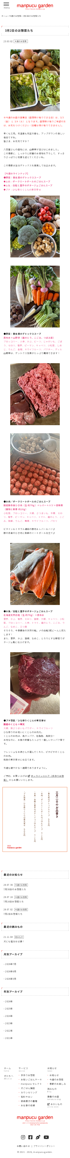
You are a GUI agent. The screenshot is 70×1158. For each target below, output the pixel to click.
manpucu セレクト (31, 1083)
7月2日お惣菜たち (13, 913)
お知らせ (52, 1068)
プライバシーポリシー (44, 1146)
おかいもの (56, 1104)
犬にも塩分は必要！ (14, 941)
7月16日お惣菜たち (14, 901)
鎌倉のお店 (53, 1096)
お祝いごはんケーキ (31, 1079)
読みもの (52, 1088)
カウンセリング (29, 1092)
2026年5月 (10, 978)
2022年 (9, 1030)
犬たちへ (8, 1075)
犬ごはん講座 (28, 1088)
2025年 (9, 1008)
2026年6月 (10, 971)
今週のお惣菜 (57, 1079)
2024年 (9, 1015)
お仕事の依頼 (28, 1105)
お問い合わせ (23, 1146)
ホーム (7, 1068)
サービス (23, 1068)
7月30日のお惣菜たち (15, 889)
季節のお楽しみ (58, 1083)
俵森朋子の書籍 (29, 1100)
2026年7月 (10, 963)
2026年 (9, 1001)
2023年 (9, 1023)
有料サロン (27, 1096)
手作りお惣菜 (28, 1075)
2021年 (9, 1037)
